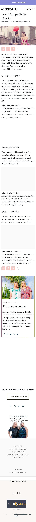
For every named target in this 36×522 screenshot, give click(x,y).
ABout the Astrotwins (18, 449)
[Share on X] (3, 49)
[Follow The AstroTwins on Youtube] (23, 406)
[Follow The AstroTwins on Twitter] (19, 406)
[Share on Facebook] (8, 49)
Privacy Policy (18, 457)
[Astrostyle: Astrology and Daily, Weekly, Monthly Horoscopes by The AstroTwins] (9, 9)
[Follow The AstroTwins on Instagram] (15, 406)
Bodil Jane (16, 514)
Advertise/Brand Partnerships (18, 455)
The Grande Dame (23, 514)
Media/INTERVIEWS (18, 452)
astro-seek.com (16, 509)
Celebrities (18, 469)
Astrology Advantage (18, 472)
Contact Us (18, 446)
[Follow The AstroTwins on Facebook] (11, 406)
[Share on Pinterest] (13, 49)
